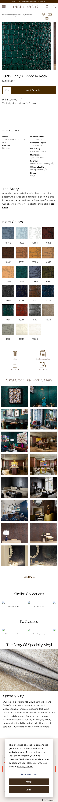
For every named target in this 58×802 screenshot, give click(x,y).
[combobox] (47, 800)
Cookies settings (29, 774)
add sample (33, 90)
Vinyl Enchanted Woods (13, 634)
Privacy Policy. (25, 766)
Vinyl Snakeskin (13, 606)
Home (4, 14)
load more (29, 577)
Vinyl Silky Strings (39, 634)
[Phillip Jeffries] (25, 7)
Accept (29, 781)
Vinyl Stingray (39, 606)
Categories (9, 14)
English (49, 800)
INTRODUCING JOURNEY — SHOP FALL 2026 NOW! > (29, 1)
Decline (29, 789)
